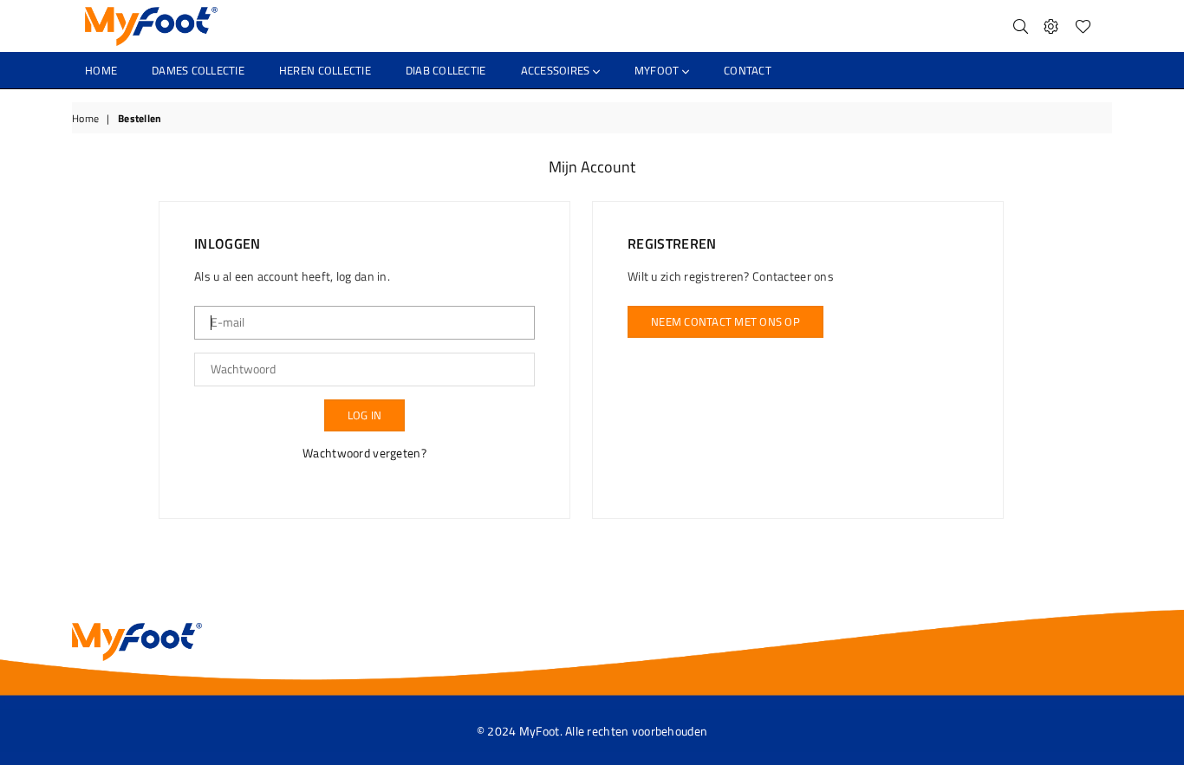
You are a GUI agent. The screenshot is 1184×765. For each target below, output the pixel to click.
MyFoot (658, 70)
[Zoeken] (1020, 26)
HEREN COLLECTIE (325, 70)
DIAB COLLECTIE (446, 70)
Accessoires (557, 70)
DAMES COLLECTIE (198, 70)
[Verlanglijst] (1083, 26)
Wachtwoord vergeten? (364, 453)
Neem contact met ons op (725, 321)
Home (101, 70)
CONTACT (747, 70)
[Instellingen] (1051, 26)
